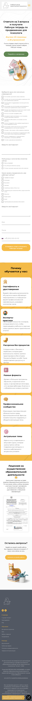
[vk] (6, 610)
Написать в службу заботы (16, 557)
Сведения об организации (8, 650)
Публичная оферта (6, 645)
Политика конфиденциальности (10, 648)
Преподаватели (5, 620)
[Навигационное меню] (29, 5)
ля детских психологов (8, 629)
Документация (5, 643)
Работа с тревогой (6, 634)
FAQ (3, 622)
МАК (3, 631)
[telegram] (3, 610)
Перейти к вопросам (16, 54)
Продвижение (5, 636)
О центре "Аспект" (6, 617)
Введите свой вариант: (10, 145)
